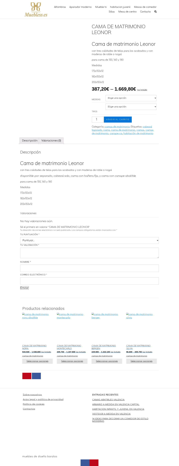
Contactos (29, 409)
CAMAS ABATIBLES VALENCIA (108, 400)
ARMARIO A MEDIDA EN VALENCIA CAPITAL (115, 404)
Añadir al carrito (117, 119)
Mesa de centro (127, 11)
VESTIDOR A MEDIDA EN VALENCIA (111, 414)
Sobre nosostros (32, 395)
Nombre (25, 262)
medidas (96, 100)
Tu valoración (29, 245)
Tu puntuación (29, 235)
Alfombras (60, 7)
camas (140, 130)
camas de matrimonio (117, 127)
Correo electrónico (33, 275)
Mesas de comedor (145, 7)
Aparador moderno (80, 7)
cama (106, 130)
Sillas (112, 11)
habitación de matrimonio (138, 133)
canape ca (116, 133)
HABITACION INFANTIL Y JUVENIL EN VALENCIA (118, 409)
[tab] (29, 140)
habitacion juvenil (120, 7)
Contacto (145, 11)
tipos (94, 112)
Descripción (29, 140)
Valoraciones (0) (51, 140)
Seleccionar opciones (37, 361)
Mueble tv (101, 7)
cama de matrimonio (123, 130)
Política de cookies (33, 404)
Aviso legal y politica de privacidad (43, 399)
